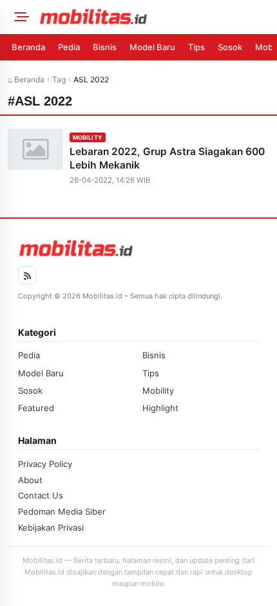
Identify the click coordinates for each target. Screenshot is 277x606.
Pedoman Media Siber (62, 511)
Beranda (28, 47)
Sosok (230, 47)
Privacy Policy (45, 464)
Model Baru (152, 47)
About (30, 480)
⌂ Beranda (26, 79)
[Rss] (27, 275)
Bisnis (105, 47)
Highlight (160, 408)
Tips (196, 47)
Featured (36, 408)
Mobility (87, 137)
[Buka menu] (19, 16)
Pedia (69, 47)
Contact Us (40, 495)
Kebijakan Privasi (51, 527)
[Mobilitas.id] (154, 17)
